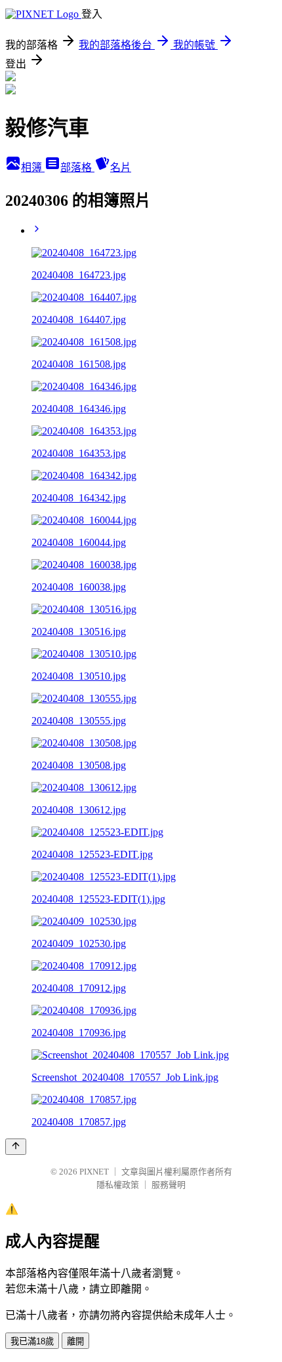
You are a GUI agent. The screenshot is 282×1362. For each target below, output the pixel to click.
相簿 (33, 167)
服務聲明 (168, 1185)
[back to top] (15, 1146)
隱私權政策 (117, 1185)
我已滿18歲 (32, 1341)
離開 (75, 1341)
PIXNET (94, 1172)
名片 (120, 167)
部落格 (77, 167)
